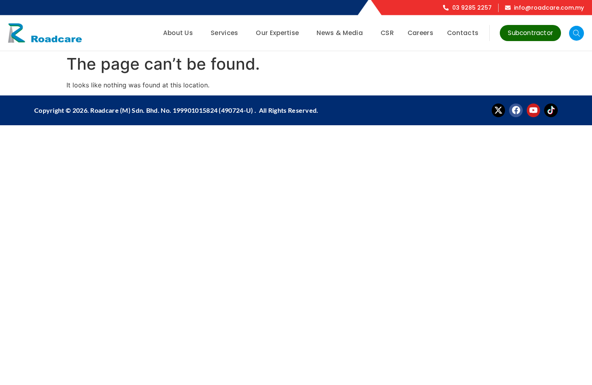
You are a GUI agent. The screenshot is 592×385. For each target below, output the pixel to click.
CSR (387, 33)
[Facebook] (516, 110)
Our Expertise (277, 33)
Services (224, 33)
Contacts (462, 33)
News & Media (340, 33)
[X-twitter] (498, 110)
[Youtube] (533, 110)
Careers (420, 33)
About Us (178, 33)
